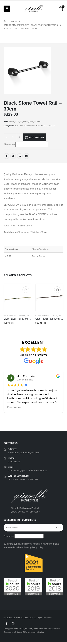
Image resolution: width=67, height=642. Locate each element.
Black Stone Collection (45, 125)
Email (26, 156)
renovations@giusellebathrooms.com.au (27, 470)
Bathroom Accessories (25, 125)
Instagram (13, 623)
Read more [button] (14, 407)
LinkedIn (20, 156)
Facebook (6, 156)
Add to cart (36, 137)
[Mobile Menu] (7, 9)
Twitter (13, 156)
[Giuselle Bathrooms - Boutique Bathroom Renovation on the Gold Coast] (33, 8)
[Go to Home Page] (5, 21)
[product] (18, 298)
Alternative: (9, 144)
